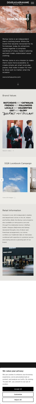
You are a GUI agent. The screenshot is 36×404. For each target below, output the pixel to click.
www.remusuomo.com (11, 77)
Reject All (18, 400)
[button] (2, 179)
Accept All (18, 389)
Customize (18, 394)
